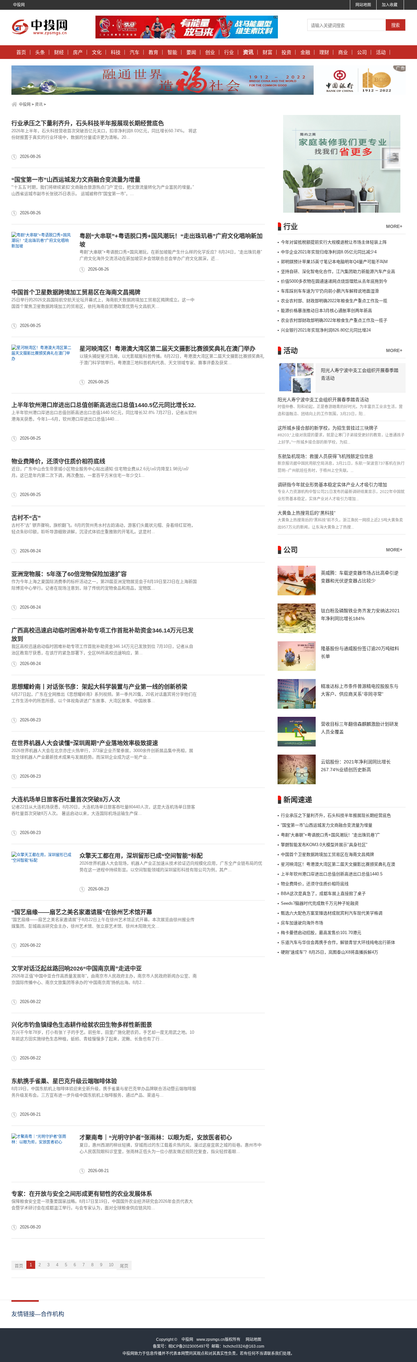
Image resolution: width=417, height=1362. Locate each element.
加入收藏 (389, 5)
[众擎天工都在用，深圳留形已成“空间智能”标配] (41, 872)
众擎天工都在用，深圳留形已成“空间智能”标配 (141, 856)
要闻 (191, 52)
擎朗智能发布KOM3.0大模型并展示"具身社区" (324, 844)
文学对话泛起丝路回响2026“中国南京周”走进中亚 (76, 968)
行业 (229, 52)
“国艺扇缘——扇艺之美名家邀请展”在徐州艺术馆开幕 (81, 912)
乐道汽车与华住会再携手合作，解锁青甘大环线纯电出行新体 (338, 942)
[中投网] (41, 35)
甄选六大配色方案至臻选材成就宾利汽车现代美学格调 (331, 913)
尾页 (124, 1265)
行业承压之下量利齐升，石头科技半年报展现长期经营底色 (87, 123)
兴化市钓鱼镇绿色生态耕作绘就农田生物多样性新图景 (81, 1025)
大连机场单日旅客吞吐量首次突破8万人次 (65, 799)
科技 (116, 52)
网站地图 (363, 5)
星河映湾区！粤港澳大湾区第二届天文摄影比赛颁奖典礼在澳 (338, 864)
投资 (286, 52)
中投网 (19, 5)
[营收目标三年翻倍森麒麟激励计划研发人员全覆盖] (297, 731)
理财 (324, 52)
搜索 (395, 25)
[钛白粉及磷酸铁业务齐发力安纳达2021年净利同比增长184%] (297, 618)
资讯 (248, 52)
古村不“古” (26, 518)
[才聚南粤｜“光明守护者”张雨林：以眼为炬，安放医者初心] (41, 1153)
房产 (78, 52)
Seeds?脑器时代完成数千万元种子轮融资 (320, 903)
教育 (153, 52)
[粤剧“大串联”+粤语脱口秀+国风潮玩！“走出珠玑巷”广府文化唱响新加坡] (41, 252)
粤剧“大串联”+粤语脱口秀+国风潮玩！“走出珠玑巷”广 (330, 834)
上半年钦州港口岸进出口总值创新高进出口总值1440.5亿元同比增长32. (103, 405)
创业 (210, 52)
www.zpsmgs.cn (210, 1339)
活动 (381, 52)
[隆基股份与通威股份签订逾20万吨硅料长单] (297, 656)
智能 (172, 52)
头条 (40, 52)
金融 (305, 52)
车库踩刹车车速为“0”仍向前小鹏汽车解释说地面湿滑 (330, 291)
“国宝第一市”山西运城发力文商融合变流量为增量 (75, 180)
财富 (267, 52)
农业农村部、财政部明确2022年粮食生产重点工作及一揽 (334, 300)
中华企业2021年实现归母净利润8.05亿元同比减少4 (329, 251)
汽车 (134, 52)
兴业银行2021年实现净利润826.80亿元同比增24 (326, 330)
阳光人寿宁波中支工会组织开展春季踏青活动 (323, 399)
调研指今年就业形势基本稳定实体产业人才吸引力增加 (332, 484)
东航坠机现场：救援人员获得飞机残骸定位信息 (325, 456)
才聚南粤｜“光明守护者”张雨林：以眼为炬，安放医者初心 (155, 1137)
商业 (343, 52)
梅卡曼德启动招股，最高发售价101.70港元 (321, 932)
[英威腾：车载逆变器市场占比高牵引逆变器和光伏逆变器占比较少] (297, 580)
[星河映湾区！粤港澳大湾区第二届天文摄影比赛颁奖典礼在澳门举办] (41, 365)
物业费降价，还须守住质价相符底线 (58, 461)
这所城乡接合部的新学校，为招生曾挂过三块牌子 (328, 428)
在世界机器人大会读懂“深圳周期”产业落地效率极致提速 (84, 743)
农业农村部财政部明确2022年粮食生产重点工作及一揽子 (334, 320)
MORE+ (394, 226)
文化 (97, 52)
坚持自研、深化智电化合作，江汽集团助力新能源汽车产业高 (338, 271)
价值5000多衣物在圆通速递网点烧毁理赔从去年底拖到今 (334, 281)
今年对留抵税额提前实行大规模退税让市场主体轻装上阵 (334, 242)
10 (111, 1264)
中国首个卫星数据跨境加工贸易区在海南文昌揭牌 (75, 292)
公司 (362, 52)
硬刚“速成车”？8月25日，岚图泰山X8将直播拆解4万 (329, 952)
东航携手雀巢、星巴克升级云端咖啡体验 (64, 1081)
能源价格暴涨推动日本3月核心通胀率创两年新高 (326, 310)
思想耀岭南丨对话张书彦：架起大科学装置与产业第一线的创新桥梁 (99, 687)
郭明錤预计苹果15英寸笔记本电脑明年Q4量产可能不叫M (334, 261)
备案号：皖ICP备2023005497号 (181, 1346)
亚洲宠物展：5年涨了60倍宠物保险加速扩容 (69, 574)
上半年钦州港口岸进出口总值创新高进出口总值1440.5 (331, 874)
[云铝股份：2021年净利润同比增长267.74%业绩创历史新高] (297, 769)
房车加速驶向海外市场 (302, 922)
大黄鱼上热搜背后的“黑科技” (307, 513)
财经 (59, 52)
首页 (21, 52)
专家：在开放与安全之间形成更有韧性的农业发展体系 (81, 1194)
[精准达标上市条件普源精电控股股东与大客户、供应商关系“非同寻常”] (297, 694)
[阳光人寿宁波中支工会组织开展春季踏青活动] (297, 378)
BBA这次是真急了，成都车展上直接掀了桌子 (323, 893)
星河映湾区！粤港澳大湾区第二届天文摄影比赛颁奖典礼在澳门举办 (167, 349)
